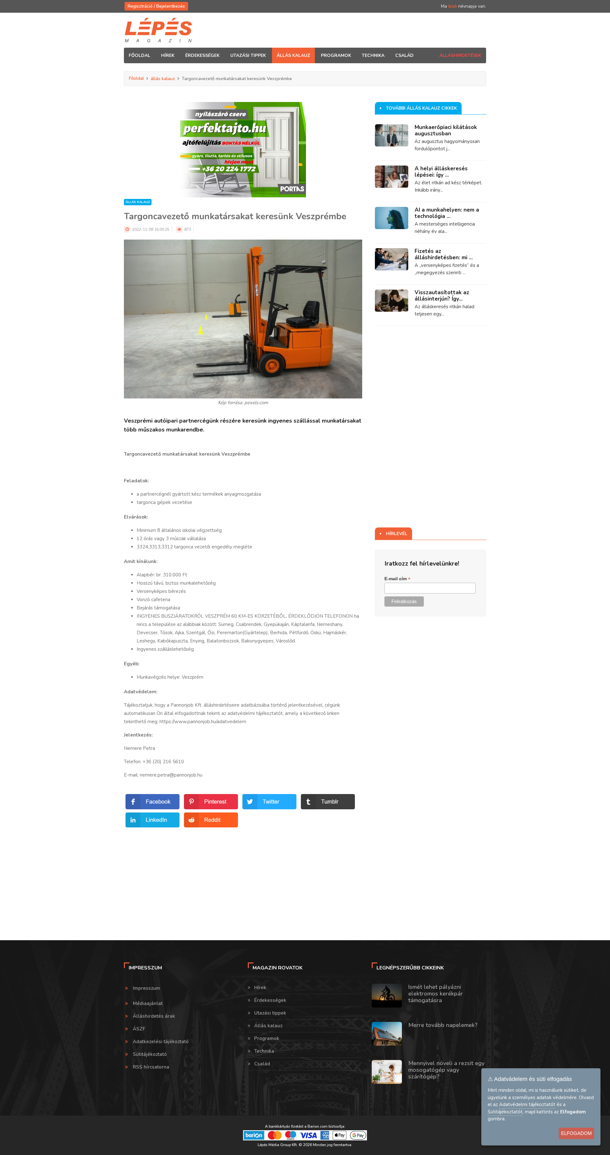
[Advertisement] (243, 873)
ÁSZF (139, 1029)
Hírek (260, 987)
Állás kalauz (268, 1026)
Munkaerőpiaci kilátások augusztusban (446, 130)
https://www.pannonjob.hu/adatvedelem (202, 721)
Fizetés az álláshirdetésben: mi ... (444, 254)
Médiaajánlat (148, 1003)
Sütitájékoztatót (505, 1112)
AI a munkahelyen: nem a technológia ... (447, 213)
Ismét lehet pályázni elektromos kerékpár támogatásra (435, 993)
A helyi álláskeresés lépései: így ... (441, 172)
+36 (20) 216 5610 (163, 761)
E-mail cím (397, 579)
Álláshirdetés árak (154, 1016)
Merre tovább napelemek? (443, 1025)
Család (262, 1064)
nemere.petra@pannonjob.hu (171, 775)
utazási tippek (248, 55)
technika (373, 55)
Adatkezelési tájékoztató (161, 1041)
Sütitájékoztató (150, 1054)
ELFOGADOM (576, 1133)
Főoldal (139, 55)
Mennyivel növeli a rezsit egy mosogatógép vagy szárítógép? (446, 1069)
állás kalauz (293, 55)
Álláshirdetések (460, 55)
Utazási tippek (270, 1013)
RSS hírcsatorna (151, 1067)
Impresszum (146, 988)
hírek (167, 55)
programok (336, 55)
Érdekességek (270, 1000)
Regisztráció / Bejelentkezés (156, 6)
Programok (266, 1038)
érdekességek (202, 55)
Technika (264, 1051)
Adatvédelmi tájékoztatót (527, 1104)
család (404, 55)
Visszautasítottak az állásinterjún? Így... (442, 295)
